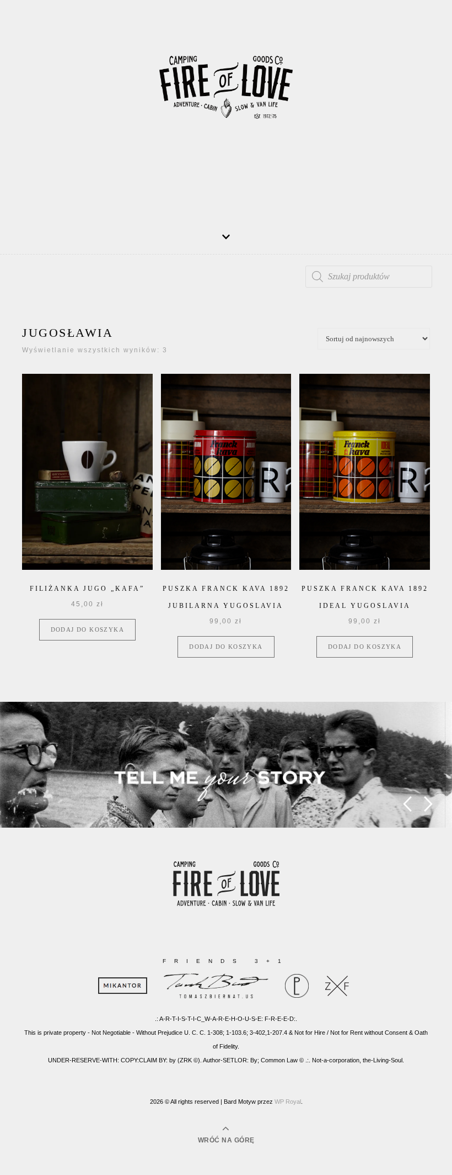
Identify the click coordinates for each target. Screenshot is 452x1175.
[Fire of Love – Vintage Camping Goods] (226, 94)
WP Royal (288, 1101)
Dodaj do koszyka (87, 629)
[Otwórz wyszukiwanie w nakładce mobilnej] (368, 277)
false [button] (407, 804)
